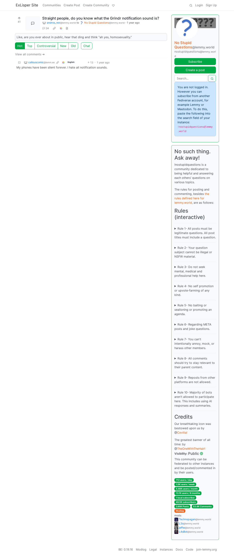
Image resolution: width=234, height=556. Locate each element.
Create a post (195, 70)
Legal (153, 549)
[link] (54, 28)
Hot (19, 46)
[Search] (191, 5)
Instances (166, 549)
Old (73, 46)
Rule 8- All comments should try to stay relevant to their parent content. (194, 363)
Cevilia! (182, 432)
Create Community (96, 5)
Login (199, 5)
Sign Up (211, 5)
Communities (52, 5)
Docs (179, 549)
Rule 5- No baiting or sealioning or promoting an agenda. (193, 309)
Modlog (180, 510)
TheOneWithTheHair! (191, 448)
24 (47, 28)
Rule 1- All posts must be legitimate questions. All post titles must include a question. (195, 233)
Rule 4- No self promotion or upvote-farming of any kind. (194, 290)
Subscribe (195, 61)
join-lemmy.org (206, 549)
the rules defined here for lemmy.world (191, 198)
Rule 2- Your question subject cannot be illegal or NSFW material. (193, 252)
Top (29, 46)
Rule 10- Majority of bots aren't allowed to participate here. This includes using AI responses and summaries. (194, 399)
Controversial (46, 46)
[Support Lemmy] (113, 5)
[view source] (67, 28)
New (63, 46)
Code (189, 549)
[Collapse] (19, 62)
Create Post (72, 5)
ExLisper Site (27, 5)
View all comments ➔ (30, 54)
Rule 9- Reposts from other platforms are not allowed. (194, 380)
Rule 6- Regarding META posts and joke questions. (192, 327)
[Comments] (32, 23)
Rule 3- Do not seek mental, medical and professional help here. (190, 271)
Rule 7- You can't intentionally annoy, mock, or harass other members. (194, 343)
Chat (86, 46)
